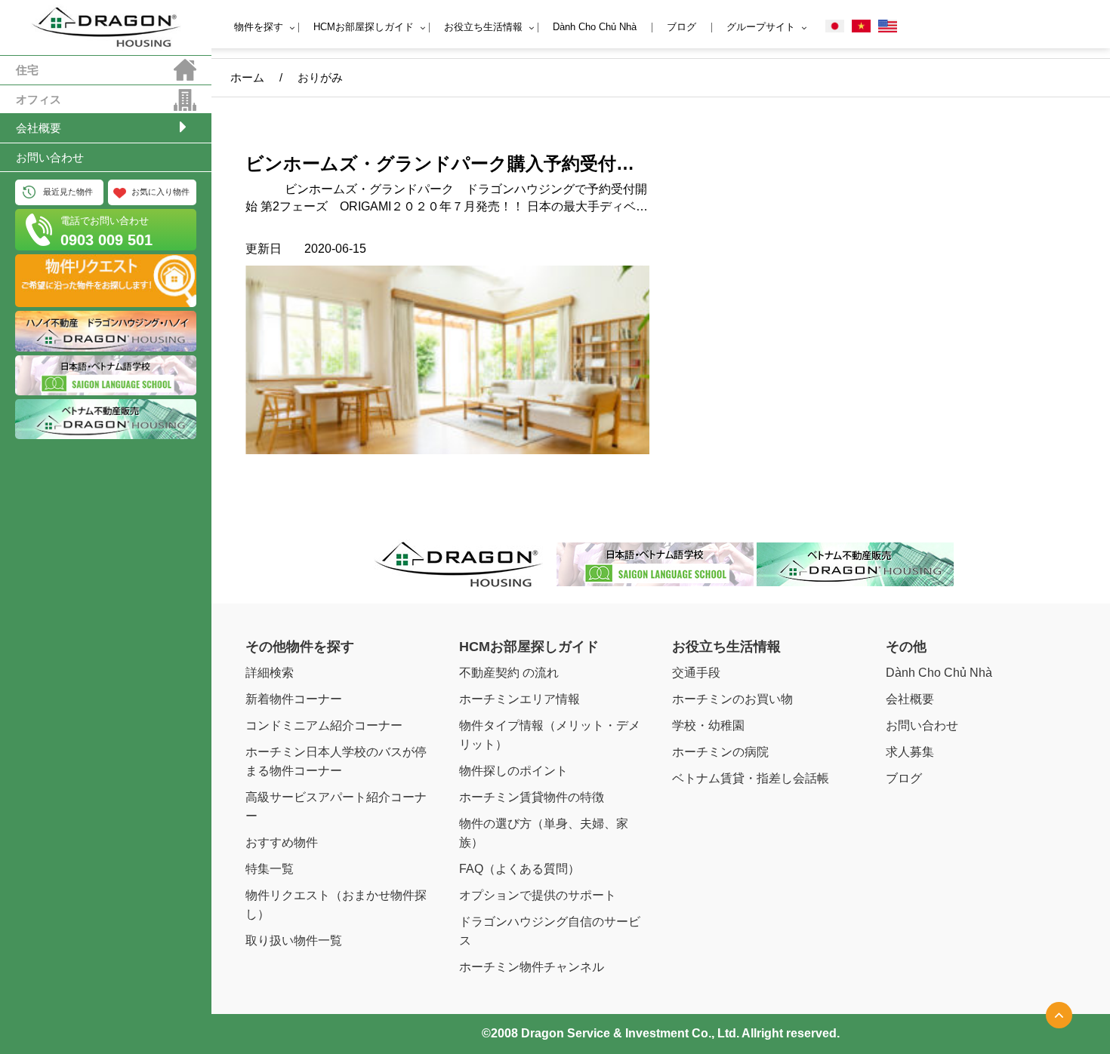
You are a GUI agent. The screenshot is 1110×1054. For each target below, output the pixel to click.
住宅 (27, 69)
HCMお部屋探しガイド (363, 26)
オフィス (38, 99)
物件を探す (258, 26)
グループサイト (760, 26)
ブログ (681, 26)
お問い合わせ (50, 157)
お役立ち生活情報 (483, 26)
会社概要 (38, 127)
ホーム (247, 77)
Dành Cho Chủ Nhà (595, 26)
